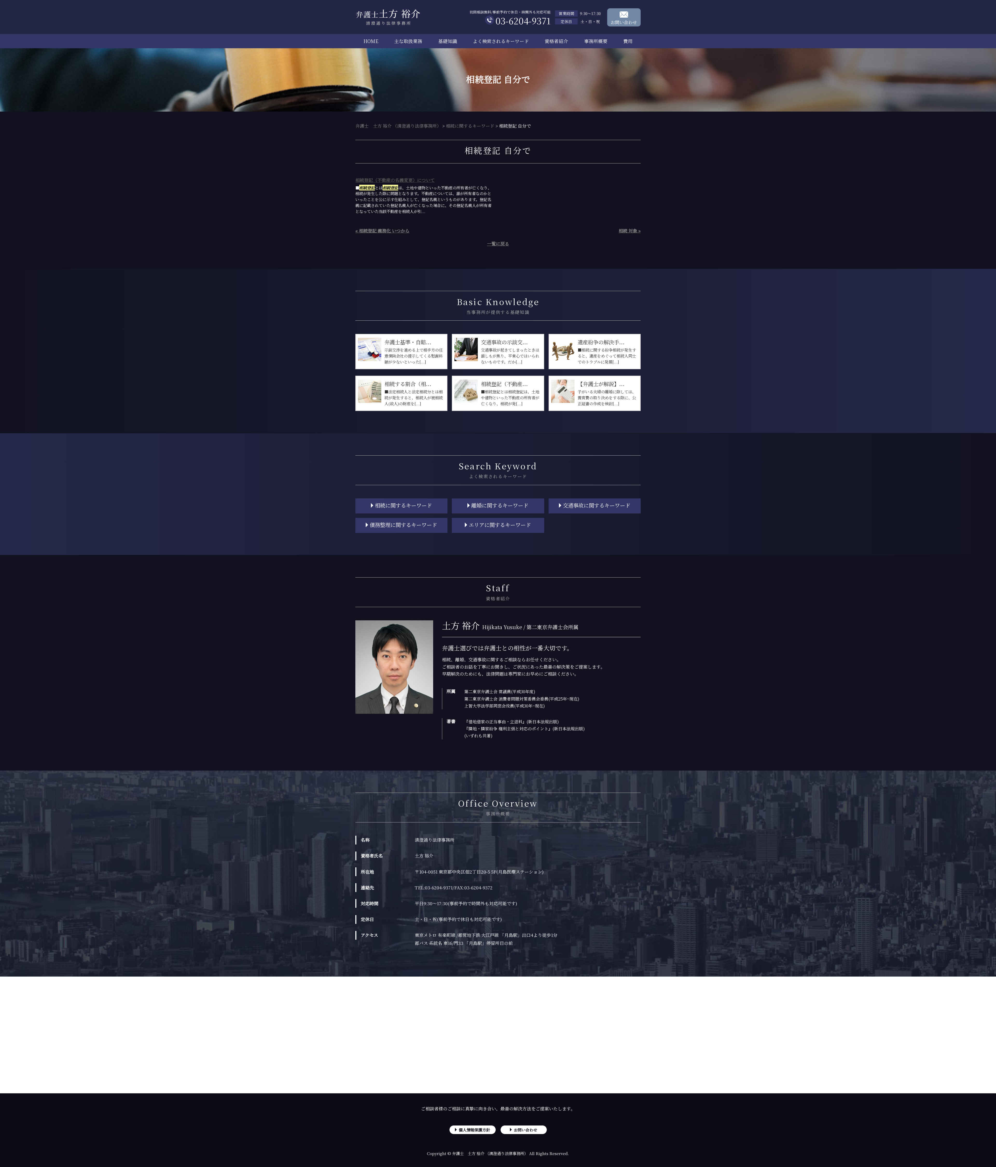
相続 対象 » (630, 230)
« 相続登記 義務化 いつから (382, 230)
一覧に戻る (498, 243)
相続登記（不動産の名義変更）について (395, 180)
